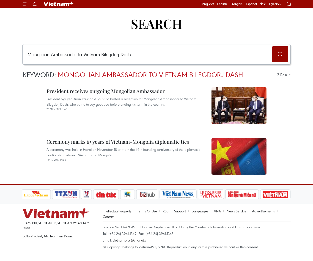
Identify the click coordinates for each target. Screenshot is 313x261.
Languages (200, 211)
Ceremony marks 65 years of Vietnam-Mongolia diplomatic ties (118, 141)
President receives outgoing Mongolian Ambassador (106, 91)
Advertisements (263, 211)
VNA (217, 211)
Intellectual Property (117, 211)
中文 (263, 3)
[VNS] (178, 194)
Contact (108, 216)
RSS (165, 211)
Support (180, 211)
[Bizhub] (147, 194)
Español (251, 4)
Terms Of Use (147, 211)
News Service (236, 211)
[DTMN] (242, 194)
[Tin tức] (106, 194)
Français (236, 4)
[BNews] (127, 194)
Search (156, 23)
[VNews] (86, 194)
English (222, 4)
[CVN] (211, 194)
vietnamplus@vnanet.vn (130, 240)
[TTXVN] (66, 194)
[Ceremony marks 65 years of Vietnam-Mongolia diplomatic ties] (238, 156)
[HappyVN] (36, 194)
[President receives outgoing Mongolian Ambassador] (238, 105)
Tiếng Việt (207, 4)
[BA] (275, 194)
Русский (275, 4)
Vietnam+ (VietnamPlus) (59, 3)
